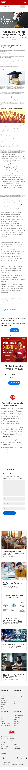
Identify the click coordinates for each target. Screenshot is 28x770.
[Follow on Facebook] (8, 758)
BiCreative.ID (7, 764)
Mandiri (3, 704)
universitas (3, 311)
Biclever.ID (14, 764)
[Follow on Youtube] (21, 758)
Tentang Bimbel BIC (19, 715)
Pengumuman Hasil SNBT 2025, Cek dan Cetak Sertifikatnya (13, 675)
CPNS (2, 706)
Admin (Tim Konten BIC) (13, 403)
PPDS (2, 715)
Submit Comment (9, 513)
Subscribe (14, 330)
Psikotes (3, 719)
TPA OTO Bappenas (5, 723)
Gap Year (3, 696)
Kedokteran (4, 700)
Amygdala (11, 762)
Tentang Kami (17, 717)
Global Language (19, 762)
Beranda (3, 45)
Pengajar (16, 721)
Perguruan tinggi (5, 53)
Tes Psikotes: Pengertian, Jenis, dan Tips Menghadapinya (13, 584)
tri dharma (15, 309)
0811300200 (4, 750)
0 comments (14, 39)
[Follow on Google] (3, 758)
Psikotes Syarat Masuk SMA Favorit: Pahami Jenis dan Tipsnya (14, 553)
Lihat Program (14, 382)
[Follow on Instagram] (17, 758)
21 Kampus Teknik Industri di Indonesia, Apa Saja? (13, 645)
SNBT (2, 698)
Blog (18, 37)
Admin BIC (5, 37)
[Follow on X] (12, 758)
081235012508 (17, 746)
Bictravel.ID (21, 764)
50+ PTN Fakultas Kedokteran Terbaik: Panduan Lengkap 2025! (13, 620)
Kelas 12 (3, 694)
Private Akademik (5, 725)
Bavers (16, 719)
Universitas (23, 37)
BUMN (2, 708)
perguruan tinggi (7, 309)
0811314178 (16, 750)
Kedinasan (3, 702)
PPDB (2, 717)
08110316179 (3, 753)
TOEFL (2, 721)
